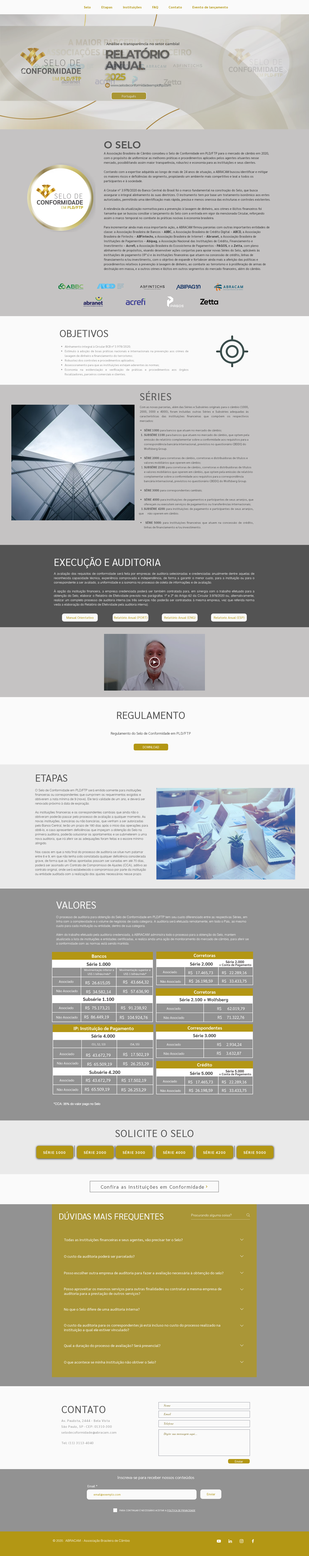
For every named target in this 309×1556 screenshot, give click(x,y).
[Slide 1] (156, 119)
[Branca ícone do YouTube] (218, 1541)
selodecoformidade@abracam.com (89, 1432)
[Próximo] (286, 72)
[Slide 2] (152, 118)
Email (91, 1486)
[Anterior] (23, 72)
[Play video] (154, 662)
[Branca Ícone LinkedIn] (230, 1541)
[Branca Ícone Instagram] (241, 1541)
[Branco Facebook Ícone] (252, 1541)
